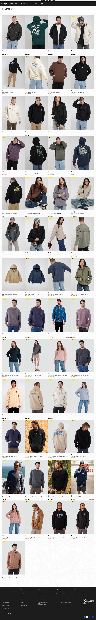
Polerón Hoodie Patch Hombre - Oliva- (54, 173)
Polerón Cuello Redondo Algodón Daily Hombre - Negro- (34, 496)
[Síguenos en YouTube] (8, 613)
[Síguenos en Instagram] (5, 613)
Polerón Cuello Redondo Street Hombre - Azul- (55, 294)
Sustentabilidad (23, 602)
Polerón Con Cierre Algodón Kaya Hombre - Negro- (33, 456)
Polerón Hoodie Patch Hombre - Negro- (31, 132)
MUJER (16, 3)
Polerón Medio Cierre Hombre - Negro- (77, 132)
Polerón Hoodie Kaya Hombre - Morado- (9, 173)
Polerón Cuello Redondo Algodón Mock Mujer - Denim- (80, 415)
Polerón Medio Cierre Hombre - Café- (54, 92)
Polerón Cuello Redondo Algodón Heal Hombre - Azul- (10, 496)
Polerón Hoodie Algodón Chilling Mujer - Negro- (33, 375)
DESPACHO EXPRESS (39, 3)
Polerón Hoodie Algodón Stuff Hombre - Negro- (78, 456)
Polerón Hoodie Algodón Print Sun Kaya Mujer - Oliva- (79, 294)
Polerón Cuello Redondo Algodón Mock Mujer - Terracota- (57, 375)
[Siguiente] (23, 32)
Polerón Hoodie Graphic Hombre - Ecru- (8, 132)
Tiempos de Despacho (5, 602)
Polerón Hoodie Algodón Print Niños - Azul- (32, 294)
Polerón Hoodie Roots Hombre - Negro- (31, 173)
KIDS (28, 3)
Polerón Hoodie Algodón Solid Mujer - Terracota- (10, 537)
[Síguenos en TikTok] (10, 613)
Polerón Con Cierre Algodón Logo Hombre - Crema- (11, 415)
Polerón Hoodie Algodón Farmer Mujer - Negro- (10, 375)
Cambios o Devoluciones (5, 605)
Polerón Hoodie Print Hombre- (7, 92)
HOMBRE (11, 3)
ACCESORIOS (22, 3)
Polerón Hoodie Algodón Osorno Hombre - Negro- (56, 537)
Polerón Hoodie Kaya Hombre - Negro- (77, 92)
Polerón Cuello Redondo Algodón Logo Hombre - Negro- (57, 496)
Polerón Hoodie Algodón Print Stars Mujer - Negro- (56, 132)
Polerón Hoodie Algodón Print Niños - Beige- (9, 294)
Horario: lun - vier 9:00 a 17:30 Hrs (66, 602)
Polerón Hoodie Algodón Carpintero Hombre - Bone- (57, 415)
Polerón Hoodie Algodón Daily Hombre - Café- (9, 577)
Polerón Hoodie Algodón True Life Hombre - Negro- (79, 537)
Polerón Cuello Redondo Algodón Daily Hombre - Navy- (79, 375)
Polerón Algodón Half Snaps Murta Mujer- (32, 213)
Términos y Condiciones (5, 608)
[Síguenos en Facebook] (2, 613)
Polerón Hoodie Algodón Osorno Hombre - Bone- (34, 415)
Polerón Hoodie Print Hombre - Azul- (77, 173)
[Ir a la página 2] (51, 583)
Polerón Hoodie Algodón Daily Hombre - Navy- (9, 456)
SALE (32, 3)
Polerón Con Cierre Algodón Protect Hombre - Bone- (58, 456)
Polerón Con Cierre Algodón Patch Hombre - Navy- (79, 496)
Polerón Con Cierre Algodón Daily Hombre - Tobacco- (33, 537)
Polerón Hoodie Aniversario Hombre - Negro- (9, 213)
